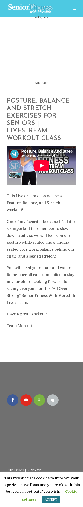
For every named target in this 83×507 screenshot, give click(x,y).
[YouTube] (26, 400)
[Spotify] (39, 400)
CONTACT (34, 470)
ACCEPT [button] (51, 499)
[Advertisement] (41, 50)
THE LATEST (15, 470)
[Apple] (53, 400)
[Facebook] (12, 400)
